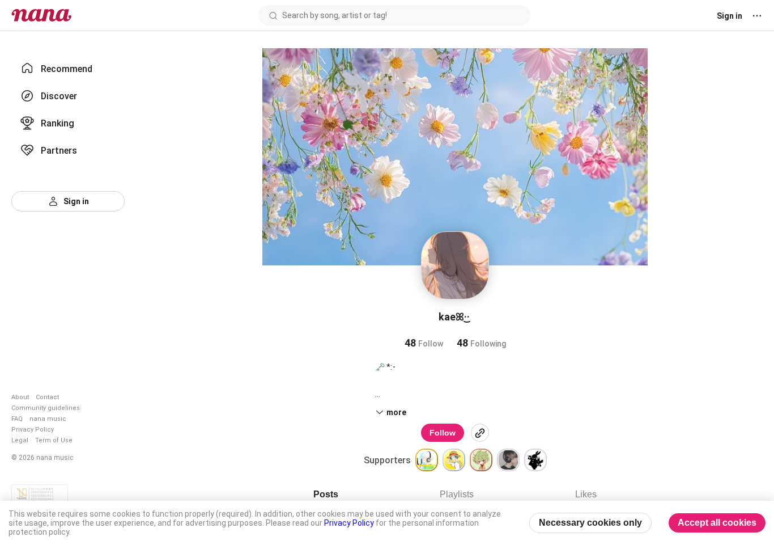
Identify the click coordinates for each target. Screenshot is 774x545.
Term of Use (54, 440)
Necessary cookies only (590, 522)
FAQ (17, 419)
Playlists (457, 494)
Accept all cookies (717, 522)
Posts (325, 494)
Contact (47, 397)
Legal (19, 440)
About (20, 397)
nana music (47, 419)
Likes (586, 494)
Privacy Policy (32, 429)
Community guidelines (45, 408)
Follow (442, 432)
